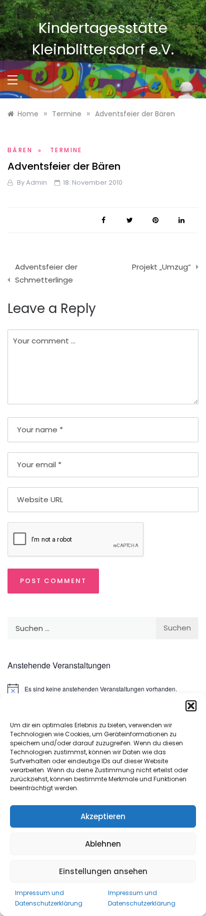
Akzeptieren (103, 816)
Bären (20, 150)
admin (36, 182)
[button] (191, 706)
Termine (66, 150)
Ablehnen (103, 844)
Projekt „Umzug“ (161, 267)
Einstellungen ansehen (103, 871)
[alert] (103, 689)
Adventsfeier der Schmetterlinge (46, 273)
